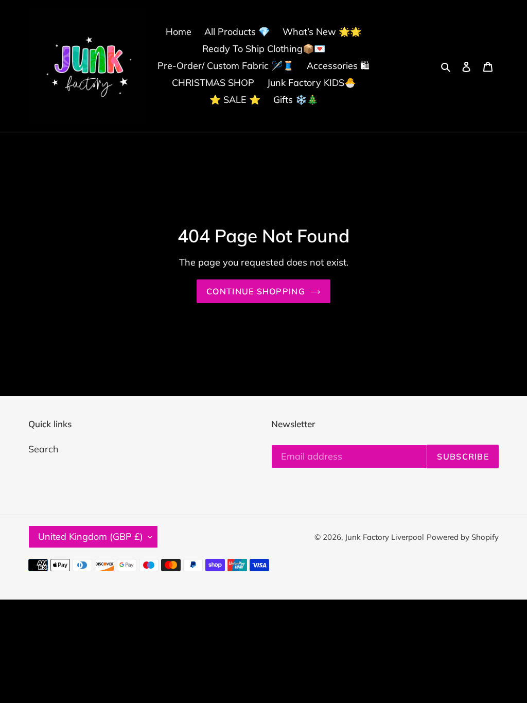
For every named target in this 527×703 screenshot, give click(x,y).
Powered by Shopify (463, 537)
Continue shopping (255, 291)
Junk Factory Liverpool (384, 537)
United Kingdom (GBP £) (90, 536)
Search (43, 449)
